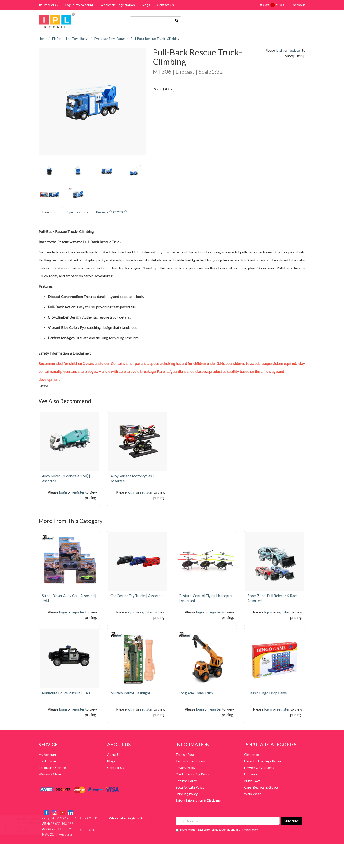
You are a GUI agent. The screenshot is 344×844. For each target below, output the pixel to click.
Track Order (47, 761)
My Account (47, 754)
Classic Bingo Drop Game (267, 693)
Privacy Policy (185, 768)
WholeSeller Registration (127, 818)
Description (50, 212)
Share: (158, 89)
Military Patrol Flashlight (130, 693)
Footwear (251, 774)
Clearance (251, 754)
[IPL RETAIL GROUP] (57, 20)
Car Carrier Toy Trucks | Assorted (136, 596)
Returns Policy (186, 781)
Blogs (146, 5)
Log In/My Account (79, 5)
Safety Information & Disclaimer (199, 800)
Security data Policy (190, 787)
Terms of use (185, 754)
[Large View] (49, 170)
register (295, 50)
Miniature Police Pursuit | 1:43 (66, 693)
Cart (273, 5)
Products (49, 5)
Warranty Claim (50, 774)
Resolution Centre (52, 768)
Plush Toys (252, 781)
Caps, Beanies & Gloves (261, 787)
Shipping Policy (187, 794)
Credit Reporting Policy (193, 774)
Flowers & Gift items (259, 768)
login (280, 50)
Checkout (298, 5)
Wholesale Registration (117, 5)
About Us (114, 754)
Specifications (77, 212)
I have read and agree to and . (219, 829)
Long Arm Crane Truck (196, 693)
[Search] (176, 20)
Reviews (102, 212)
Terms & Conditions (190, 761)
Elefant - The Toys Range (262, 761)
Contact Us (165, 5)
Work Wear (252, 794)
